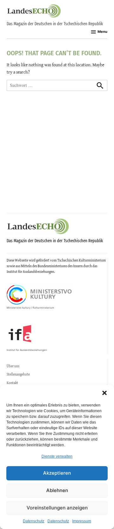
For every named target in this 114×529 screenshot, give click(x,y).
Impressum (81, 521)
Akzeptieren (57, 473)
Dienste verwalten (57, 456)
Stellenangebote (18, 374)
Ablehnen (57, 490)
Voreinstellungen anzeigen (57, 508)
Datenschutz (33, 521)
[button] (104, 393)
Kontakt (12, 382)
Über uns (13, 366)
